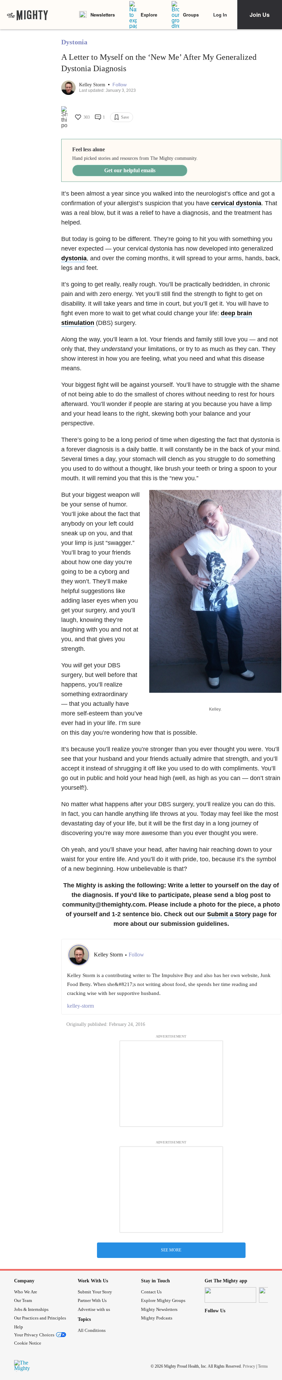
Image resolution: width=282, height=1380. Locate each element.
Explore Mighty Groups (163, 1300)
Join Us (260, 15)
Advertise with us (94, 1309)
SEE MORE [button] (171, 1250)
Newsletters (102, 14)
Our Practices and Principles (40, 1318)
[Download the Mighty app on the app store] (230, 1295)
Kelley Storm (93, 84)
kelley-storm (80, 1006)
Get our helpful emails (129, 170)
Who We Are (25, 1291)
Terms (263, 1366)
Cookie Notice (27, 1343)
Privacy (249, 1366)
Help (18, 1326)
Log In (220, 14)
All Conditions (92, 1330)
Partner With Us (92, 1300)
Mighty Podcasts (156, 1318)
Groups (191, 14)
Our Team (23, 1300)
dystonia (74, 258)
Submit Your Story (95, 1291)
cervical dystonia (236, 203)
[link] (27, 15)
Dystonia (74, 42)
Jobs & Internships (31, 1309)
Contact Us (151, 1291)
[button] (119, 85)
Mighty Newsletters (159, 1309)
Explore (149, 14)
